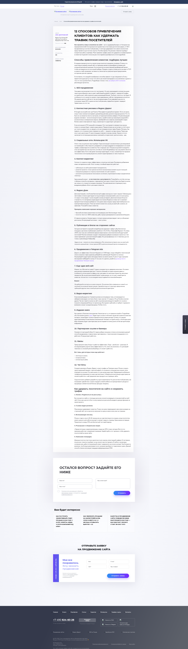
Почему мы (103, 612)
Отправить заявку (127, 11)
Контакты (128, 612)
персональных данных (67, 493)
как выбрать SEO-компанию (116, 81)
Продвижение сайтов (58, 632)
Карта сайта (132, 644)
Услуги (64, 612)
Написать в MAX (109, 620)
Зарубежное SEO (109, 632)
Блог (61, 21)
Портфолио (74, 612)
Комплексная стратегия (129, 632)
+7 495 (122, 6)
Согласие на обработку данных (118, 644)
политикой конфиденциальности (68, 576)
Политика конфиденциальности (100, 644)
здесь (91, 316)
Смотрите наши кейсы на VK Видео (125, 624)
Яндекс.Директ (77, 632)
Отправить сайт (118, 2)
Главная (56, 21)
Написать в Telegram (110, 624)
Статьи (84, 612)
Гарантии (93, 612)
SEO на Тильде (93, 632)
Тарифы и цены (116, 612)
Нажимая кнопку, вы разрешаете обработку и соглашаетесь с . (74, 493)
